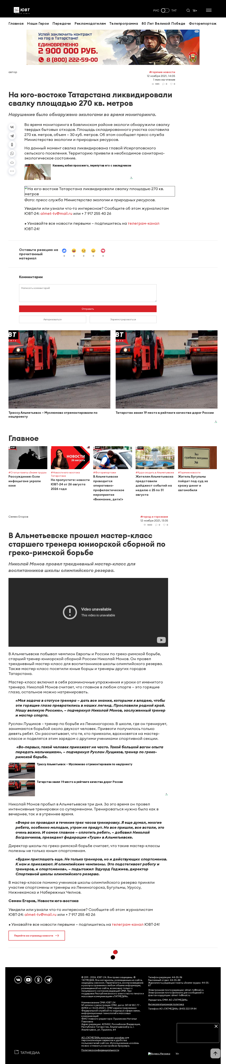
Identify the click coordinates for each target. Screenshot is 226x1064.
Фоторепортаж (203, 23)
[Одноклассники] (12, 144)
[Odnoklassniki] (38, 979)
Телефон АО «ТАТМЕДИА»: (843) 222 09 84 (172, 1008)
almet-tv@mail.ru (56, 213)
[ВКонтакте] (12, 127)
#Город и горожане (154, 516)
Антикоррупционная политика (166, 1004)
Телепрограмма (123, 23)
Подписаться (198, 1037)
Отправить (88, 308)
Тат (174, 10)
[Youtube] (28, 979)
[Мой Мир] (12, 162)
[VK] (18, 979)
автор (12, 72)
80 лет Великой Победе (163, 23)
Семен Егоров (18, 516)
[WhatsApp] (12, 153)
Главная (15, 23)
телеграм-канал (143, 223)
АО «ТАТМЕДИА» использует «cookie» (102, 1037)
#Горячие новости (162, 72)
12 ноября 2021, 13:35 (154, 520)
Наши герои (38, 23)
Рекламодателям (90, 23)
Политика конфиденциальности (100, 1050)
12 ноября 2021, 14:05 (161, 76)
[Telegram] (12, 135)
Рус (156, 10)
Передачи (61, 23)
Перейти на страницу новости (33, 935)
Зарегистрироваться (123, 319)
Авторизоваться (52, 319)
